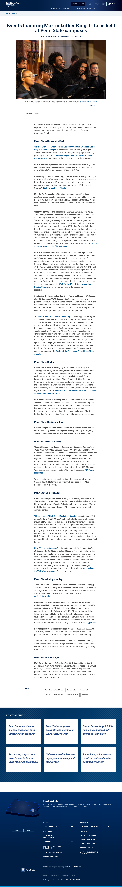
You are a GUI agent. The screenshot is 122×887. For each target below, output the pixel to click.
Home (8, 13)
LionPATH (83, 831)
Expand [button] (92, 105)
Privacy (45, 875)
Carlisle (48, 695)
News (13, 13)
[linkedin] (19, 822)
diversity (85, 695)
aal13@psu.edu (89, 623)
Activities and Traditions (54, 690)
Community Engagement (48, 836)
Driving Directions (51, 857)
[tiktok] (32, 822)
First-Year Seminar (88, 835)
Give (89, 4)
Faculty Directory (87, 844)
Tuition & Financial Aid (52, 852)
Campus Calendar (80, 8)
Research (84, 822)
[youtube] (23, 822)
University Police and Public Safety (89, 853)
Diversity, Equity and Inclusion (52, 847)
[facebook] (14, 822)
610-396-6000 (77, 867)
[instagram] (27, 822)
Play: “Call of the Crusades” (46, 548)
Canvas (46, 822)
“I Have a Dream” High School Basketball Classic (55, 516)
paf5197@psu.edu (42, 596)
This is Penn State (51, 827)
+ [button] (72, 826)
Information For (92, 8)
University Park (72, 695)
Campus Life (71, 690)
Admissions (54, 8)
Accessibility (65, 875)
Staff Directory (86, 848)
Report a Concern (78, 4)
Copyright (73, 875)
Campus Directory (87, 839)
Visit (103, 4)
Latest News (58, 695)
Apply (96, 4)
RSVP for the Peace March (53, 188)
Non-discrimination (54, 875)
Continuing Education (89, 827)
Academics (66, 8)
